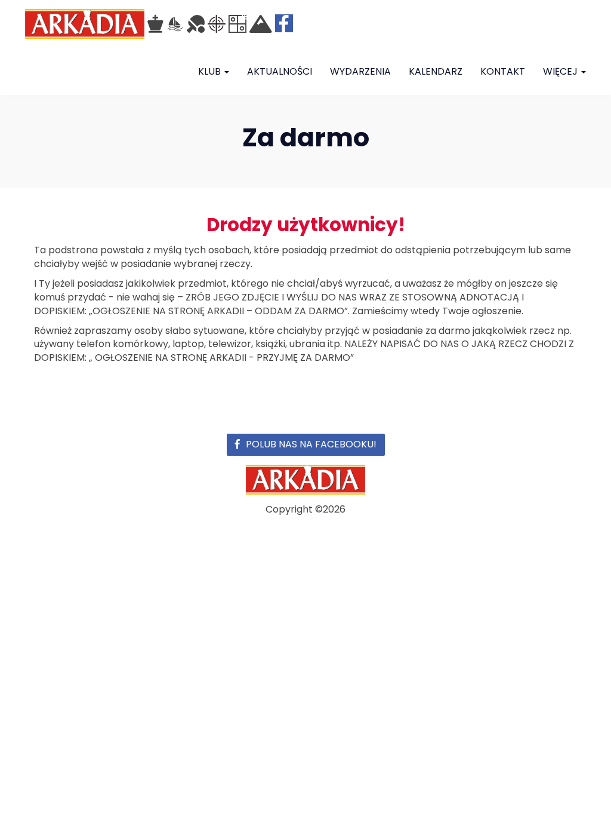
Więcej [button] (561, 71)
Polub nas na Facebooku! (311, 444)
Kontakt (502, 71)
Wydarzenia (360, 71)
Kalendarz (435, 71)
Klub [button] (210, 71)
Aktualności (279, 71)
